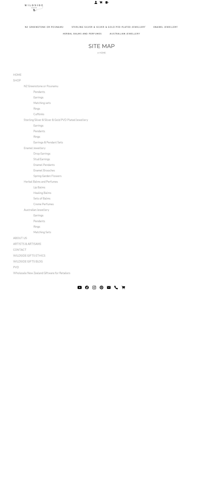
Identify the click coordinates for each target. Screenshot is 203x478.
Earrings (38, 97)
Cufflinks (38, 114)
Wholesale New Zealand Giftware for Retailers (41, 273)
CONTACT (19, 250)
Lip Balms (39, 187)
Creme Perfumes (43, 204)
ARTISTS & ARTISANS (27, 244)
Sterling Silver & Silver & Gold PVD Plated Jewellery (109, 27)
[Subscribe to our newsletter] (108, 287)
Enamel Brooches (44, 170)
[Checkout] (107, 2)
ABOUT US (20, 238)
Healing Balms (42, 193)
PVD (16, 267)
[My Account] (96, 2)
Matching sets (42, 103)
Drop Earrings (41, 154)
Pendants (39, 92)
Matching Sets (42, 232)
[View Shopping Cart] (123, 287)
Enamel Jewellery (166, 27)
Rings (36, 109)
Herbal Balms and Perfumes (82, 33)
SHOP (17, 80)
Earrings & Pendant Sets (48, 142)
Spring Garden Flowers (47, 176)
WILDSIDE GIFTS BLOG (28, 261)
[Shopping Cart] (101, 3)
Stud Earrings (41, 159)
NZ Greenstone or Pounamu (44, 27)
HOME (102, 52)
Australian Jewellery (125, 33)
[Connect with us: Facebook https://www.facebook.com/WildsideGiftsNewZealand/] (87, 287)
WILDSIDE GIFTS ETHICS (29, 256)
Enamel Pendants (44, 165)
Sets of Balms (41, 198)
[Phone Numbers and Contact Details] (116, 287)
